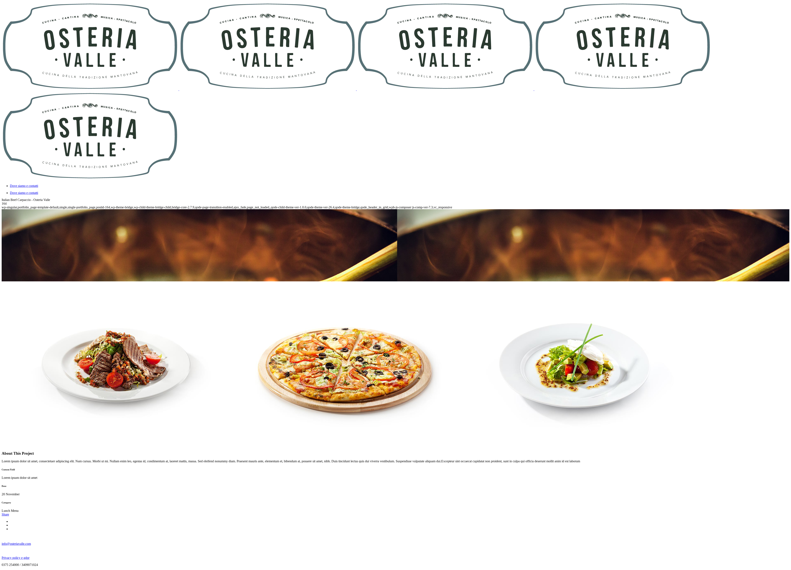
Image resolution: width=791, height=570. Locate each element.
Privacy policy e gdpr (15, 557)
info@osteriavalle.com (16, 543)
